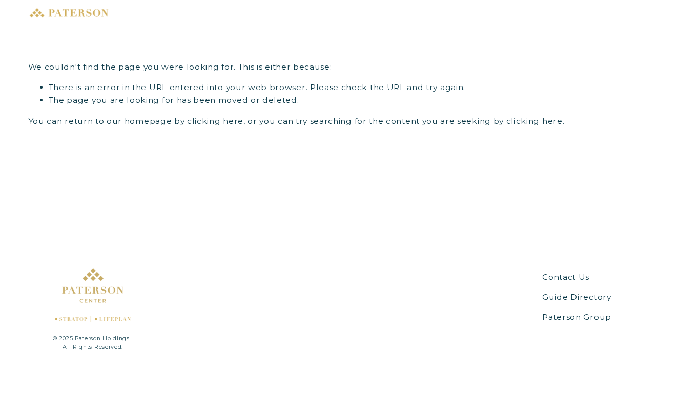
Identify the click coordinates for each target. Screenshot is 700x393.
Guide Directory (576, 297)
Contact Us (565, 277)
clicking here (215, 121)
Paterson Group (576, 317)
